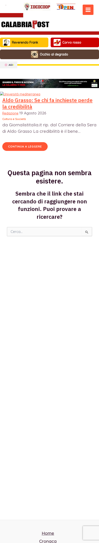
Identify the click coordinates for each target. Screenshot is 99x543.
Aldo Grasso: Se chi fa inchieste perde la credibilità (47, 103)
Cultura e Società (14, 119)
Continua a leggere (25, 146)
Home (48, 533)
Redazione (10, 113)
